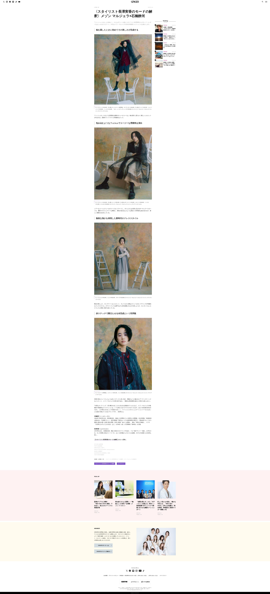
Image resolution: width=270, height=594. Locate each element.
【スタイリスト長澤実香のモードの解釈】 (106, 439)
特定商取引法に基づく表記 (130, 575)
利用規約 (122, 575)
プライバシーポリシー (113, 575)
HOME (95, 459)
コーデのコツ (121, 463)
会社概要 (106, 575)
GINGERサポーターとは (103, 545)
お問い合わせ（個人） (142, 575)
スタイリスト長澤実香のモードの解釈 (104, 463)
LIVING (100, 459)
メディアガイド (163, 575)
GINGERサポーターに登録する (103, 551)
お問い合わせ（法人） (153, 575)
